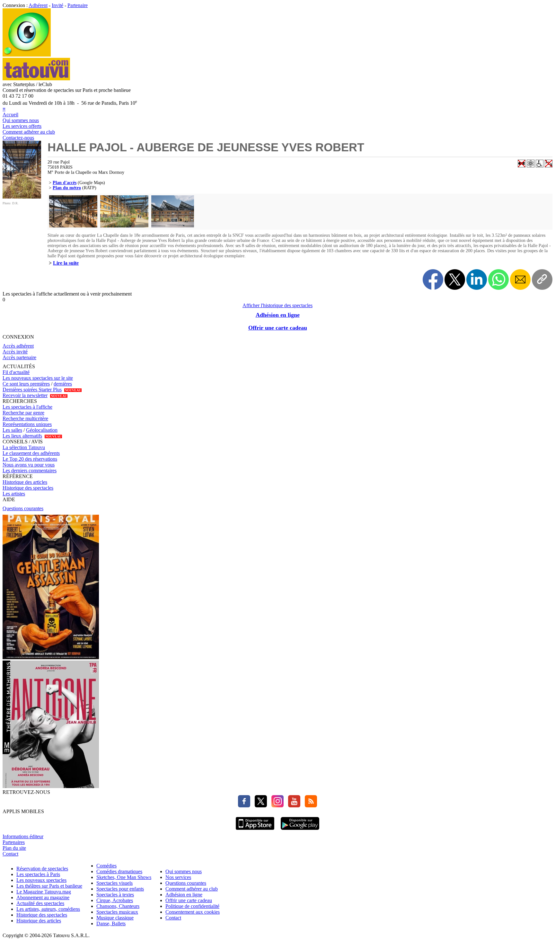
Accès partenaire (19, 357)
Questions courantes (23, 508)
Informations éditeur (23, 836)
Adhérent (38, 5)
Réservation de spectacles (42, 868)
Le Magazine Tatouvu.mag (43, 891)
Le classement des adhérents (31, 453)
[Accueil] (27, 55)
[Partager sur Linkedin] (476, 279)
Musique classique (115, 917)
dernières (63, 383)
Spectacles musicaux (117, 912)
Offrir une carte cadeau (277, 327)
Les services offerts (22, 126)
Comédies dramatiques (119, 871)
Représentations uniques (27, 424)
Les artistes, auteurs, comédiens (48, 909)
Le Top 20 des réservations (30, 459)
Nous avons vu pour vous (29, 464)
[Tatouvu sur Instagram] (276, 805)
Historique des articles (25, 482)
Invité (57, 5)
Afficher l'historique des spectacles (277, 305)
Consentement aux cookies (192, 912)
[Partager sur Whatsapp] (498, 279)
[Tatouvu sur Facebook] (244, 805)
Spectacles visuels (114, 883)
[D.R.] (22, 197)
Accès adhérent (18, 346)
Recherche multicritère (25, 418)
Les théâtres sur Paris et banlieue (49, 886)
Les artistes (14, 493)
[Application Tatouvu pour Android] (300, 830)
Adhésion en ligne (278, 315)
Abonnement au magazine (42, 897)
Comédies (106, 865)
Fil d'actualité (16, 372)
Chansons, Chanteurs (117, 906)
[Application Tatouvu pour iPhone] (255, 830)
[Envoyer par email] (520, 279)
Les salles (12, 430)
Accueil (10, 114)
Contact (10, 854)
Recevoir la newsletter (25, 395)
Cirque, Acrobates (114, 900)
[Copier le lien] (542, 279)
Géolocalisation (41, 430)
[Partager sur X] (455, 279)
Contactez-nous (18, 137)
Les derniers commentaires (30, 470)
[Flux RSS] (309, 805)
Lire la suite (66, 263)
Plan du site (14, 848)
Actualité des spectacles (40, 903)
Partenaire (77, 5)
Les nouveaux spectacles (41, 880)
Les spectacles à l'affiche (27, 407)
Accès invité (15, 351)
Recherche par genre (23, 412)
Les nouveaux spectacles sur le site (38, 378)
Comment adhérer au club (29, 132)
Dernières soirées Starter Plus (32, 389)
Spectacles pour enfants (120, 889)
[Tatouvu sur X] (259, 805)
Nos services (178, 877)
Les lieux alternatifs (22, 436)
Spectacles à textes (115, 894)
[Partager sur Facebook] (433, 279)
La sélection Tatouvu (24, 447)
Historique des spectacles (28, 488)
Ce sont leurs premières (26, 383)
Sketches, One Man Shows (123, 877)
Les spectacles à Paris (38, 874)
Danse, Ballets (111, 923)
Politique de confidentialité (192, 906)
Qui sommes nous (21, 120)
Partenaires (14, 842)
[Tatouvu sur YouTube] (292, 805)
